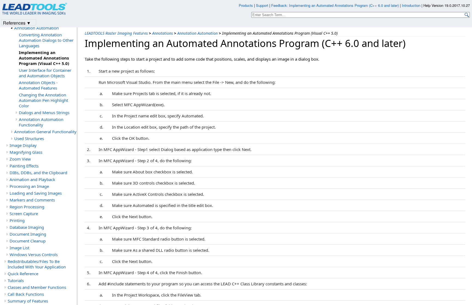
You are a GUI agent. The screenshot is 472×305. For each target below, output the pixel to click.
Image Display (23, 145)
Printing (17, 220)
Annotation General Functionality (45, 131)
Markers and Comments (32, 200)
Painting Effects (24, 165)
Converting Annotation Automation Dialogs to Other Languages (46, 40)
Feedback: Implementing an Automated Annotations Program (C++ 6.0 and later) (335, 5)
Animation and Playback (32, 179)
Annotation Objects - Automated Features (38, 85)
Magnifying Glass (26, 152)
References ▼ (17, 22)
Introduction (411, 5)
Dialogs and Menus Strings (44, 112)
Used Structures (29, 138)
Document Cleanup (28, 241)
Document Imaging (28, 234)
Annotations (162, 33)
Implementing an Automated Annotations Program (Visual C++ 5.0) (44, 58)
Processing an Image (29, 186)
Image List (19, 247)
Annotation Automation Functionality (41, 122)
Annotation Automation (197, 33)
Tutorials (16, 280)
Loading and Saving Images (36, 193)
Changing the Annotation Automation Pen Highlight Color (43, 100)
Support (262, 5)
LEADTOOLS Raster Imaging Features (116, 33)
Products (246, 5)
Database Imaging (27, 227)
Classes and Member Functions (37, 287)
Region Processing (27, 206)
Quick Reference (23, 273)
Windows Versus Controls (34, 254)
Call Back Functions (26, 294)
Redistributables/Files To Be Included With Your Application (37, 264)
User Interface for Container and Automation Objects (45, 72)
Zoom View (20, 159)
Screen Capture (24, 213)
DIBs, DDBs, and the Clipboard (38, 172)
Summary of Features (28, 301)
